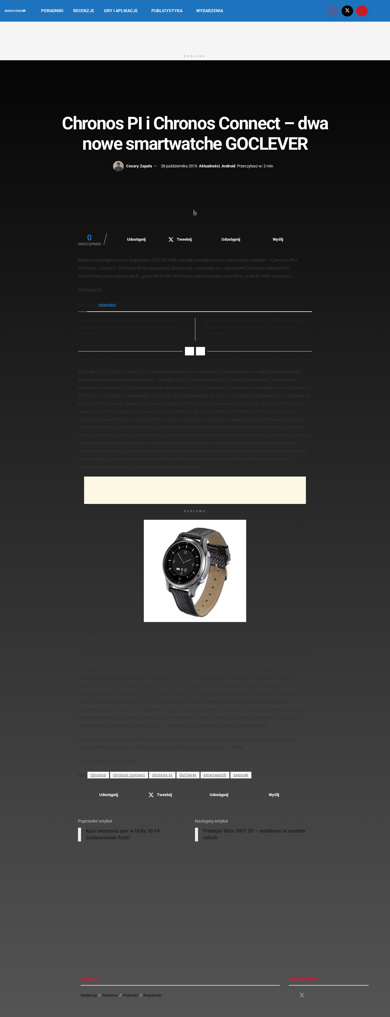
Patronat (130, 995)
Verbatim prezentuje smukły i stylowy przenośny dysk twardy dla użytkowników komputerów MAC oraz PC (128, 327)
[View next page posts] (200, 351)
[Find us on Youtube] (362, 11)
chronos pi (162, 775)
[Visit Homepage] (15, 11)
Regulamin (153, 995)
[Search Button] (383, 11)
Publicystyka (167, 10)
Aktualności (209, 166)
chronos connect (129, 775)
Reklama (110, 995)
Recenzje (83, 10)
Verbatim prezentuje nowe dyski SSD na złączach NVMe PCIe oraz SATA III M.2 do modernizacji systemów (254, 327)
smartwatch (215, 775)
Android (228, 166)
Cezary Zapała (139, 166)
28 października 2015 (179, 166)
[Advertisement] (195, 36)
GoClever (188, 775)
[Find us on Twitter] (347, 11)
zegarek (240, 775)
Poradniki (52, 10)
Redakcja (89, 995)
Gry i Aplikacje (121, 10)
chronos (98, 775)
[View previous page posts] (189, 351)
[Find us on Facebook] (333, 11)
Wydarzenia (209, 10)
